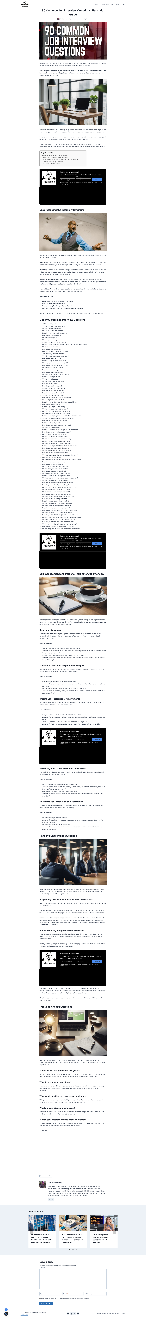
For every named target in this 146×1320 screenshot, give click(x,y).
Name (42, 1294)
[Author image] (58, 19)
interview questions (46, 1176)
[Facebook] (68, 1313)
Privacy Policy (114, 1313)
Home (99, 1313)
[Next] (114, 1231)
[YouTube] (78, 1313)
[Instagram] (71, 1313)
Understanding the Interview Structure (54, 155)
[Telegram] (74, 1313)
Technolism (24, 1315)
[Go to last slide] (31, 1231)
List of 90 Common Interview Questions (55, 157)
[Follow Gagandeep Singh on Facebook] (49, 1199)
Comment (43, 1267)
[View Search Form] (123, 4)
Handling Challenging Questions (52, 162)
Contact (105, 1313)
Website (89, 1294)
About (122, 1313)
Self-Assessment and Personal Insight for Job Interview (60, 159)
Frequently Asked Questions (51, 164)
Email (65, 1294)
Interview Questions (102, 4)
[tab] (69, 1249)
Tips (112, 4)
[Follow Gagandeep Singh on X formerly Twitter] (52, 1199)
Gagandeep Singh (67, 19)
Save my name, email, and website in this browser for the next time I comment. (65, 1298)
